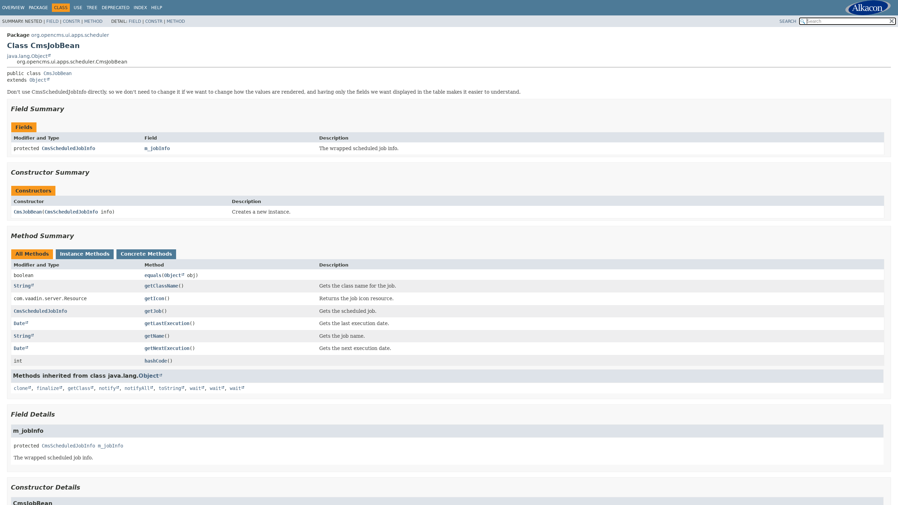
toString (170, 388)
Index (140, 7)
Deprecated (115, 7)
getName (154, 336)
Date (19, 323)
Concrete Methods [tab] (146, 254)
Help (156, 7)
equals (153, 275)
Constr (71, 21)
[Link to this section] (69, 109)
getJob (153, 311)
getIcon (154, 298)
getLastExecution (167, 323)
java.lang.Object (27, 56)
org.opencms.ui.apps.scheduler (70, 35)
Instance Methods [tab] (84, 254)
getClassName (161, 286)
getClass (79, 388)
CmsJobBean (57, 73)
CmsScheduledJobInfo (68, 148)
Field (52, 21)
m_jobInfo (157, 148)
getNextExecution (167, 348)
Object (37, 80)
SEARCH (787, 21)
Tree (92, 7)
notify (107, 388)
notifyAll (137, 388)
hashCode (156, 361)
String (22, 286)
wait (195, 388)
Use (78, 7)
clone (21, 388)
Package (38, 7)
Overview (13, 7)
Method (93, 21)
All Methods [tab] (32, 254)
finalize (47, 388)
